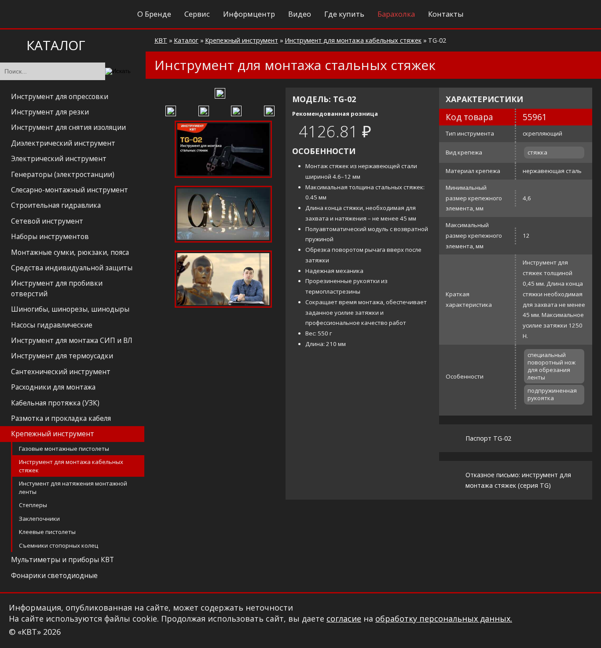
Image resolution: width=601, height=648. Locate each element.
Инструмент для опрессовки (59, 96)
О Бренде (154, 14)
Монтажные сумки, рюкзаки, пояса (70, 252)
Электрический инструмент (58, 158)
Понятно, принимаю (489, 623)
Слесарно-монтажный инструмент (69, 190)
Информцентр (249, 14)
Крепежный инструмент (52, 433)
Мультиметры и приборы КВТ (62, 559)
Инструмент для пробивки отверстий (57, 288)
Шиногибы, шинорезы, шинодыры (70, 309)
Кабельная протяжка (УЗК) (55, 403)
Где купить (344, 14)
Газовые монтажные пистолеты (64, 449)
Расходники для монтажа (53, 387)
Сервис (197, 14)
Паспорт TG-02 (488, 438)
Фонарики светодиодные (54, 575)
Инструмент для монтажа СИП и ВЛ (71, 340)
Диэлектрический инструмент (63, 143)
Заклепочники (39, 519)
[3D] (172, 110)
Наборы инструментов (50, 236)
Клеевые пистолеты (47, 532)
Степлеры (33, 505)
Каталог (186, 40)
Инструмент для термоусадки (62, 356)
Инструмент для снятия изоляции (68, 127)
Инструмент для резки (50, 112)
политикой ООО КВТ (245, 627)
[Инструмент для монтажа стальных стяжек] (220, 94)
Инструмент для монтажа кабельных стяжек (71, 466)
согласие (342, 620)
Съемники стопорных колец (58, 545)
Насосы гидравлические (51, 325)
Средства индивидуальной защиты (71, 267)
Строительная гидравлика (56, 205)
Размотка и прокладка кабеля (61, 418)
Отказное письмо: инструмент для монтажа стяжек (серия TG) (518, 480)
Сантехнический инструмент (60, 371)
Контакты (446, 14)
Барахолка (396, 14)
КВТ (160, 40)
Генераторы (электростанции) (62, 174)
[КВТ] (32, 15)
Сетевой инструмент (47, 221)
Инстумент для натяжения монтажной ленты (73, 487)
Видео (299, 14)
